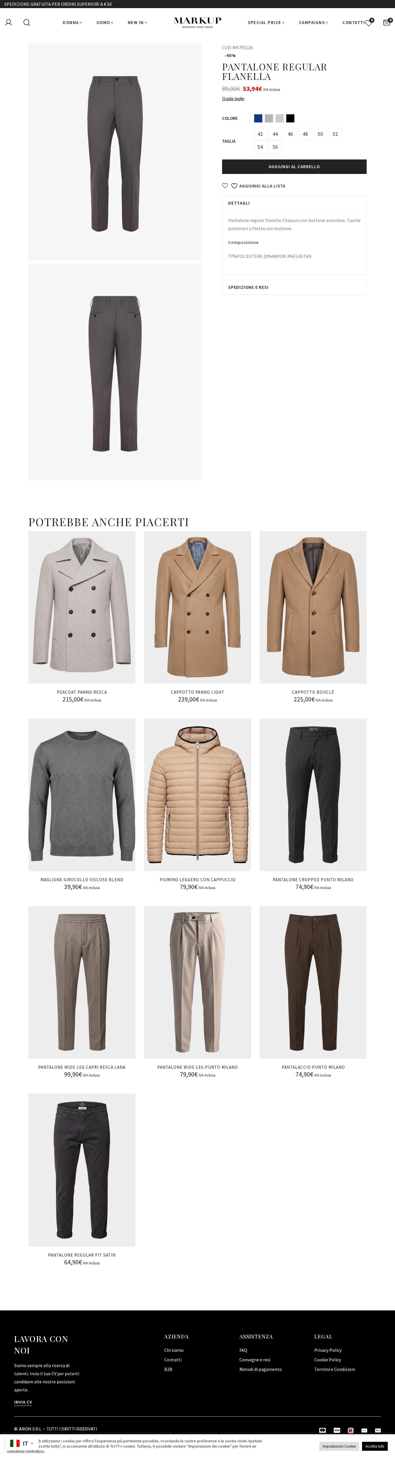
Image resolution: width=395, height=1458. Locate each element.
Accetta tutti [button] (375, 1446)
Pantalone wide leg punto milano (197, 1067)
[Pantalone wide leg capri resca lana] (81, 982)
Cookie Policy (327, 1359)
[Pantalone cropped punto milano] (313, 795)
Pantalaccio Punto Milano (313, 1067)
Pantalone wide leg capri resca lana (81, 1067)
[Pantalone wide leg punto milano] (197, 982)
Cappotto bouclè (313, 692)
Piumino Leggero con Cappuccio (198, 879)
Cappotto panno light (197, 692)
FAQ (243, 1350)
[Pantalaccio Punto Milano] (313, 982)
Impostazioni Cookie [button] (339, 1446)
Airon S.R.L (30, 1429)
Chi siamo (174, 1350)
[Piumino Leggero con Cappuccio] (197, 795)
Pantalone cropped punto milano (313, 879)
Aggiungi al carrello (294, 166)
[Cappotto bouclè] (313, 607)
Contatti (173, 1359)
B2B (168, 1369)
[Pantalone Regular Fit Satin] (81, 1170)
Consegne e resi (254, 1359)
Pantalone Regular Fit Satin (82, 1255)
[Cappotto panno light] (197, 607)
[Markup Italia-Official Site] (197, 22)
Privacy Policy (328, 1350)
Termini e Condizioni (334, 1369)
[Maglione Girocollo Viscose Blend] (81, 795)
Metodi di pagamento (260, 1369)
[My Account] (8, 23)
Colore (230, 118)
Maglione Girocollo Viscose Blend (81, 879)
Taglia (228, 141)
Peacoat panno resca (82, 692)
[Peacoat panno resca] (81, 607)
